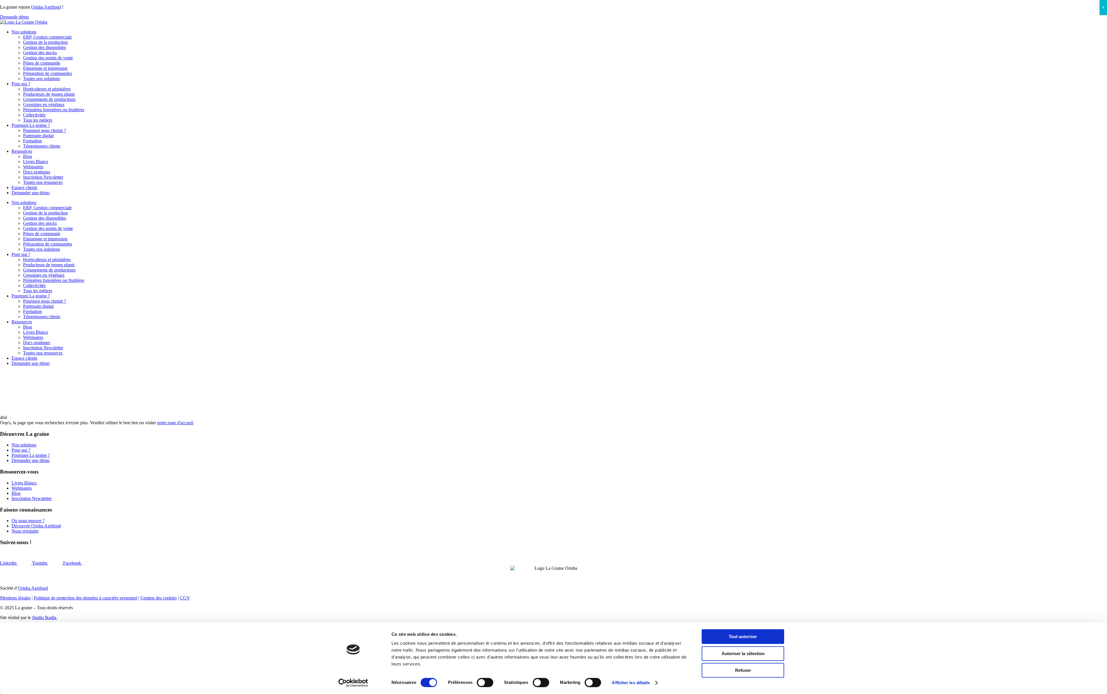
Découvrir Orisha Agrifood (36, 525)
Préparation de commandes (47, 73)
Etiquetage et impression (45, 68)
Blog (27, 156)
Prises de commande (41, 63)
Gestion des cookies (158, 597)
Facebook (72, 563)
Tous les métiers (37, 120)
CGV (185, 597)
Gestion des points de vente (48, 57)
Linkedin (9, 563)
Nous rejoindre (25, 531)
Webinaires (33, 166)
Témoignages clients (41, 146)
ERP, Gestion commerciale (47, 37)
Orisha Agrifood (46, 7)
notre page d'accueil (175, 422)
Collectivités (34, 114)
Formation (32, 140)
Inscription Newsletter (43, 177)
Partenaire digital (38, 135)
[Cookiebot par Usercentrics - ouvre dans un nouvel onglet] (353, 682)
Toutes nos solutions (41, 78)
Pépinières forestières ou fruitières (53, 109)
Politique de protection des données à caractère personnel (85, 597)
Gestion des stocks (40, 52)
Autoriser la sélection (743, 653)
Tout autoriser (743, 636)
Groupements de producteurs (49, 99)
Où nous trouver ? (28, 520)
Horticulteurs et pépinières (47, 88)
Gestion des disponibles (44, 47)
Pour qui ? (21, 83)
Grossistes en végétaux (44, 104)
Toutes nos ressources (43, 182)
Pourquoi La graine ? (31, 125)
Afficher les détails (631, 682)
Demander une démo (31, 192)
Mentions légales (15, 597)
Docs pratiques (36, 171)
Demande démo (14, 16)
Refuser (743, 670)
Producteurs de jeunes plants (49, 94)
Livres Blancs (35, 161)
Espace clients (24, 187)
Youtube (40, 563)
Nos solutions (24, 31)
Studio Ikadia (44, 617)
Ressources (22, 151)
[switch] (485, 682)
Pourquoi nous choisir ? (44, 130)
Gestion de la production (45, 42)
